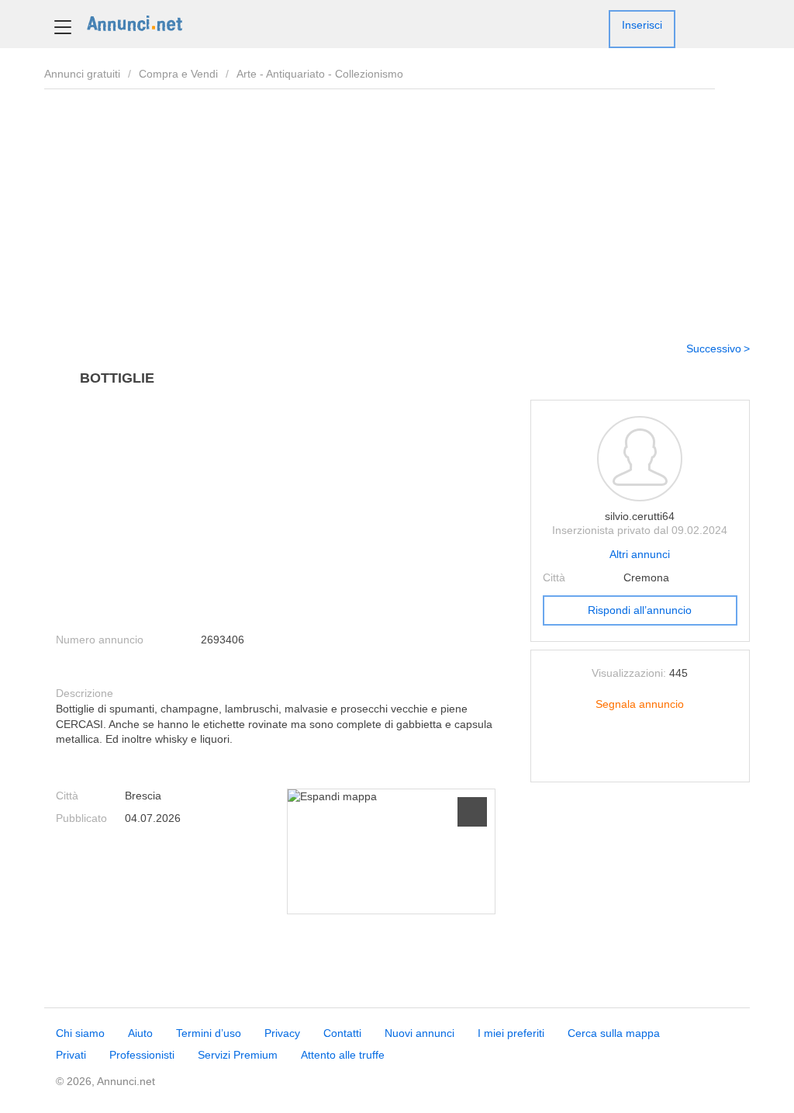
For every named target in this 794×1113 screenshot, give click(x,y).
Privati (71, 1055)
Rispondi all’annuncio (640, 610)
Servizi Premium (238, 1055)
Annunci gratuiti (82, 74)
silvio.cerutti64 (640, 516)
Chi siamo (80, 1033)
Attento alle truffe (343, 1055)
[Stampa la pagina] (640, 757)
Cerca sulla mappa (614, 1033)
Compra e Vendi (178, 74)
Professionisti (141, 1055)
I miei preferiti (511, 1033)
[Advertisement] (397, 209)
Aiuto (140, 1033)
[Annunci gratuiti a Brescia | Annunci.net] (134, 22)
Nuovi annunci (419, 1033)
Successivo (713, 348)
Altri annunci (639, 554)
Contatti (342, 1033)
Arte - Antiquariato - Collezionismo (319, 74)
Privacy (282, 1033)
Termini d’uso (208, 1033)
